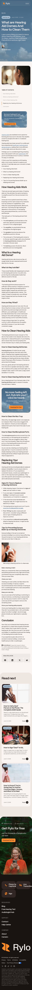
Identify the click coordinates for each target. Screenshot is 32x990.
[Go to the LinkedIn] (5, 966)
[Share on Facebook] (5, 660)
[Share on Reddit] (26, 660)
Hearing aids (5, 135)
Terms (9, 960)
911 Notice (15, 960)
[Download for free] (10, 124)
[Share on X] (19, 660)
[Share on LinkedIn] (12, 660)
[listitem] (8, 93)
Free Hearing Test (8, 909)
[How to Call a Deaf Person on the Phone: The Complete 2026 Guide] (16, 704)
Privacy (4, 960)
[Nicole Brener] (6, 645)
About (4, 934)
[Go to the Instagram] (11, 966)
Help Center (6, 925)
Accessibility (22, 960)
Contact (5, 922)
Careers (5, 937)
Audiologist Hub (8, 912)
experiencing (13, 508)
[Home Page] (6, 3)
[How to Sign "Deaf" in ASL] (16, 744)
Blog (3, 906)
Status (3, 962)
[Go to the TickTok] (8, 966)
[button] (27, 3)
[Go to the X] (2, 966)
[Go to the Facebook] (14, 966)
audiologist (22, 154)
